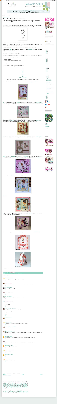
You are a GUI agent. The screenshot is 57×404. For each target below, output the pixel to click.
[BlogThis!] (12, 272)
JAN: (3, 136)
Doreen (26, 383)
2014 (46, 61)
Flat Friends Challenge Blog (23, 77)
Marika (5, 322)
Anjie (3, 102)
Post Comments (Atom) (8, 375)
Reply (5, 280)
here (26, 119)
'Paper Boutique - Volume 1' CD (38, 136)
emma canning (12, 273)
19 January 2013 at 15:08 (9, 336)
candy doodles (19, 392)
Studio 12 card (48, 77)
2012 (46, 95)
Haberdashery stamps (5, 385)
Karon (5, 287)
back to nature (10, 392)
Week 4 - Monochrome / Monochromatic (49, 80)
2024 (46, 50)
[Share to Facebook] (13, 272)
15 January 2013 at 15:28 (9, 317)
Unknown (6, 345)
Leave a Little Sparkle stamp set (10, 386)
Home (23, 374)
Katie (26, 385)
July (46, 69)
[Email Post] (10, 272)
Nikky (10, 387)
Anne (6, 273)
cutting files (23, 392)
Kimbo (5, 296)
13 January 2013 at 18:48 (12, 308)
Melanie (8, 387)
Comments (47, 41)
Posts (46, 40)
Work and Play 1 (7, 391)
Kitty (23, 72)
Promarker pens (26, 156)
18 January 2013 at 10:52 (11, 331)
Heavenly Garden (13, 385)
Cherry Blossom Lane (29, 213)
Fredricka (18, 384)
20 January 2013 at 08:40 (10, 345)
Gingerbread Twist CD (11, 120)
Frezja (21, 384)
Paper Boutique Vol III (20, 387)
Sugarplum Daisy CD (38, 120)
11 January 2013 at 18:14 (9, 287)
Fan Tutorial (15, 384)
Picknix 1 (24, 387)
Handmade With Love (48, 79)
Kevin (5, 386)
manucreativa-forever (7, 308)
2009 (46, 98)
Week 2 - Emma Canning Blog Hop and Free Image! (50, 88)
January (47, 76)
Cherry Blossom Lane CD (39, 102)
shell (22, 273)
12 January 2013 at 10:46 (9, 296)
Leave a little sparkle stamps (16, 386)
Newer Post (4, 374)
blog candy (14, 392)
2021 (46, 53)
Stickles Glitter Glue (37, 157)
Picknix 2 (27, 387)
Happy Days (9, 385)
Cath (5, 336)
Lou (22, 73)
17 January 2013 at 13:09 (9, 322)
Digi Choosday (10, 383)
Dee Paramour (6, 383)
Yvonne (7, 392)
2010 (46, 97)
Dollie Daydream (22, 383)
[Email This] (11, 272)
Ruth (22, 75)
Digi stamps (13, 383)
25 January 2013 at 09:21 (10, 354)
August (47, 68)
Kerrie (3, 386)
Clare (10, 273)
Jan (16, 273)
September (47, 67)
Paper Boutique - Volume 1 (15, 387)
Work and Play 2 (11, 391)
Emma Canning (18, 102)
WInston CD (19, 390)
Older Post (41, 374)
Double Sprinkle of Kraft (5, 384)
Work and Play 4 (20, 391)
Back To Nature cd (30, 49)
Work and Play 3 (16, 391)
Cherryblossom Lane (18, 157)
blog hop (8, 273)
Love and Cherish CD (25, 386)
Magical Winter (4, 387)
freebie (15, 273)
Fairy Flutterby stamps (11, 384)
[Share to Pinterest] (14, 272)
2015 (46, 60)
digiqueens (27, 392)
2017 (46, 58)
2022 (46, 52)
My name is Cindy (7, 331)
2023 (46, 51)
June (47, 70)
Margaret (23, 74)
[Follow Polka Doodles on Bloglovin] (48, 111)
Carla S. (6, 317)
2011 (46, 96)
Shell (22, 76)
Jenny (19, 385)
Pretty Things (47, 78)
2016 (46, 59)
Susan (8, 390)
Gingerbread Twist (25, 384)
